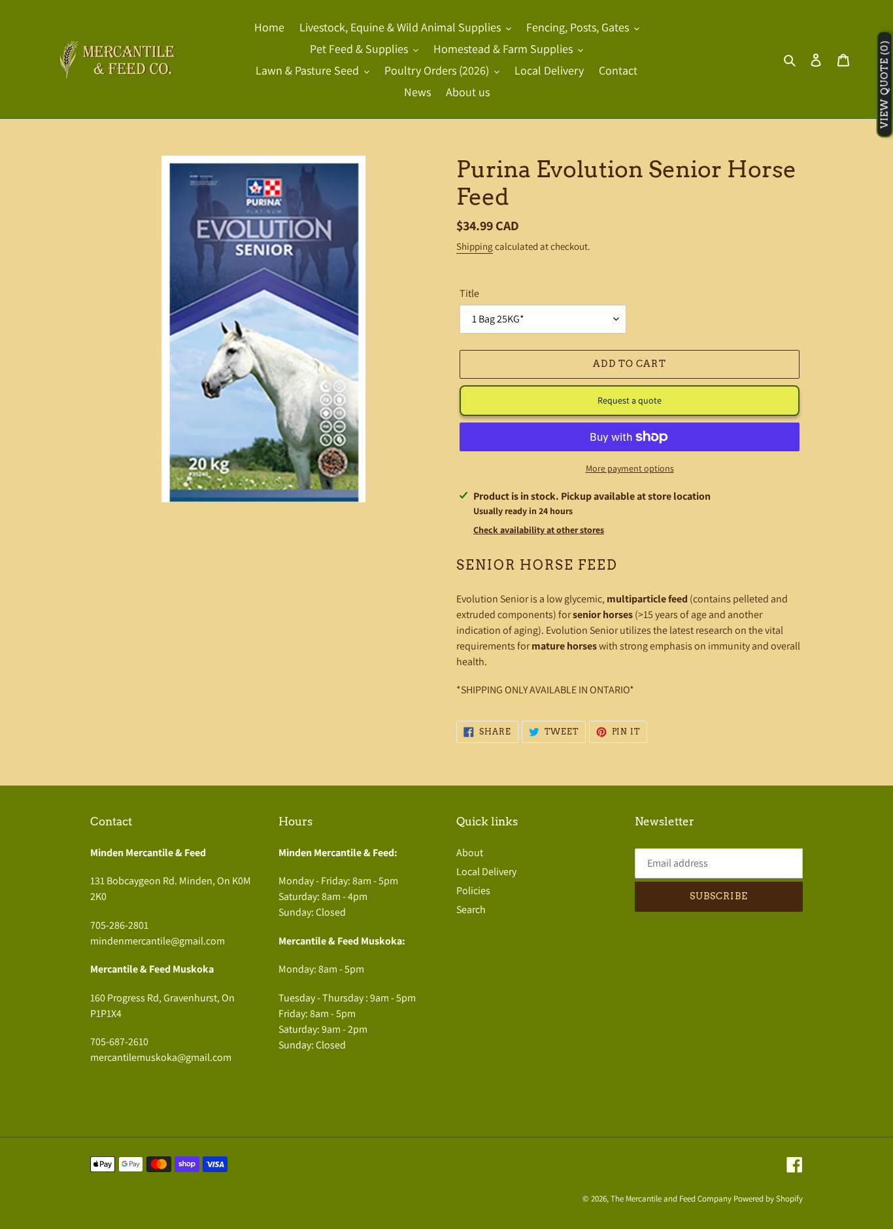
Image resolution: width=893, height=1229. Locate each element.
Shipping (474, 246)
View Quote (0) (884, 85)
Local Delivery (486, 871)
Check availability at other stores (538, 530)
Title (469, 293)
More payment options (630, 468)
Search (471, 909)
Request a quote (630, 400)
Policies (473, 890)
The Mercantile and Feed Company (671, 1198)
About (469, 852)
